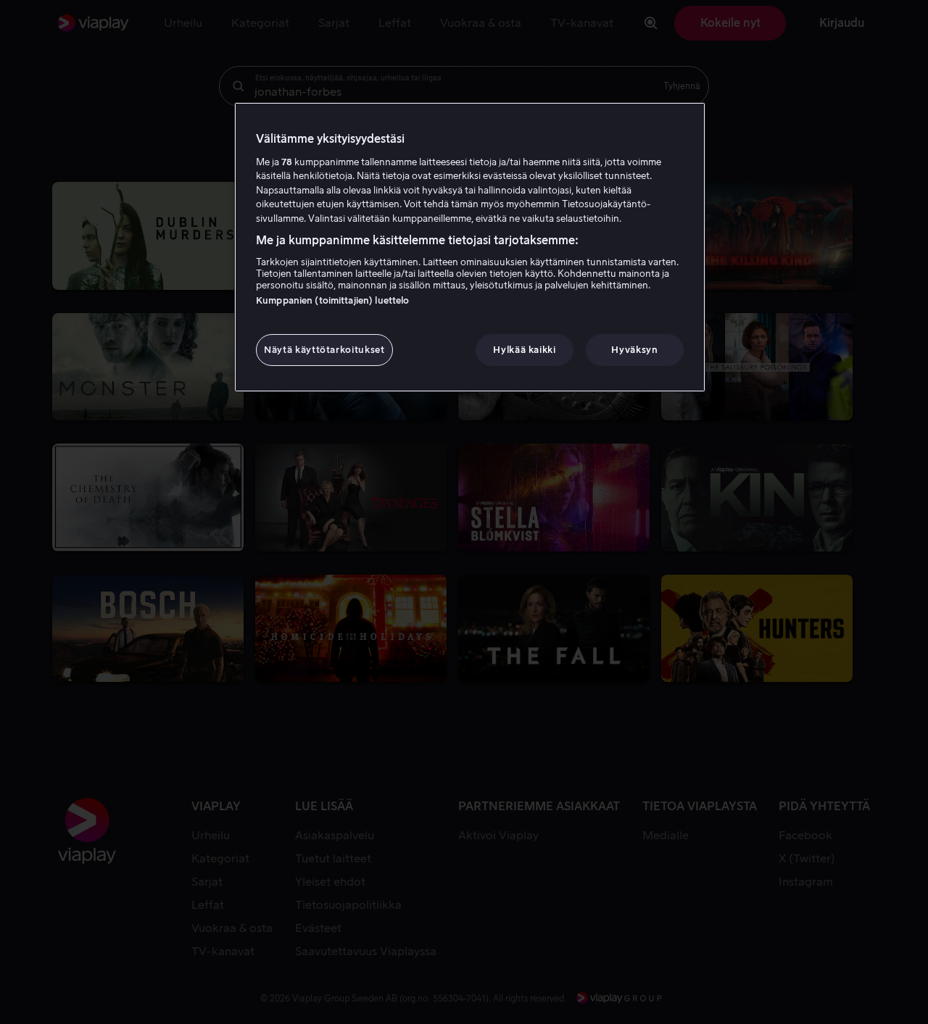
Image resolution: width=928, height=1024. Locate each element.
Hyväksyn (634, 349)
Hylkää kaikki (524, 349)
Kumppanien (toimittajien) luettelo (332, 300)
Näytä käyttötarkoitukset (324, 349)
